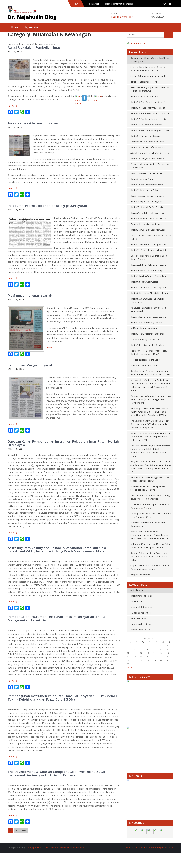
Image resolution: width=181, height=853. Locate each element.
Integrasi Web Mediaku (141, 574)
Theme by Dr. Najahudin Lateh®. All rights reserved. (149, 847)
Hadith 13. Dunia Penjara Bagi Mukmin (148, 244)
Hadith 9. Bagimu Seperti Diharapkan (148, 276)
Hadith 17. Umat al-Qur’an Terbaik (146, 207)
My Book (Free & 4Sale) (141, 612)
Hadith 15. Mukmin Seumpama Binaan (148, 218)
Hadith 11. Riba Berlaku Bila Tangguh (148, 264)
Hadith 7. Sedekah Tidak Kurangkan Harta (150, 287)
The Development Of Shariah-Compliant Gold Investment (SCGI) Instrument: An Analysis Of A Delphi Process (56, 773)
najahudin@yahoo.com (122, 16)
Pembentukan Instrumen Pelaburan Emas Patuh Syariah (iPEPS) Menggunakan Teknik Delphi (56, 618)
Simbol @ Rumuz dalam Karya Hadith (148, 76)
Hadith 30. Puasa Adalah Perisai (145, 96)
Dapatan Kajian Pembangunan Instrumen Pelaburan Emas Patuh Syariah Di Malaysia (63, 443)
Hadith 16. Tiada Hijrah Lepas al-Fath (147, 212)
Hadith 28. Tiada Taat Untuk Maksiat (147, 107)
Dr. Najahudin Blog (32, 16)
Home (14, 27)
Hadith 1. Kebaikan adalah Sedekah (147, 345)
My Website (31, 27)
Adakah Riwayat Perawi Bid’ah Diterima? (149, 152)
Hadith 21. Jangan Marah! (142, 178)
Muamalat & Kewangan (141, 607)
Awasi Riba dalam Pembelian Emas (34, 47)
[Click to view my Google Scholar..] (163, 833)
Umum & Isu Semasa (140, 629)
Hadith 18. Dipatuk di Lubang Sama (146, 201)
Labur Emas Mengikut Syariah (30, 365)
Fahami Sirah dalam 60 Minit (144, 365)
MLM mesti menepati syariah (30, 295)
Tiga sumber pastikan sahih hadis (146, 224)
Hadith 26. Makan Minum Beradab (146, 124)
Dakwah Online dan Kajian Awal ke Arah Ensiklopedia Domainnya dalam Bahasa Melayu (149, 556)
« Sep (129, 667)
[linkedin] (170, 4)
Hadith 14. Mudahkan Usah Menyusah (148, 229)
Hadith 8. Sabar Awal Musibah (144, 281)
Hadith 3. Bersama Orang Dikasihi (146, 322)
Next (23, 830)
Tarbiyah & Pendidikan (141, 624)
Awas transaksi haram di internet (33, 123)
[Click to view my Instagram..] (150, 833)
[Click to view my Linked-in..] (156, 833)
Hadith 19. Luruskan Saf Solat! (144, 190)
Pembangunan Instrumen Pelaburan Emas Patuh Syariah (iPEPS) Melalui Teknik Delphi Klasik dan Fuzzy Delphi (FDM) (63, 697)
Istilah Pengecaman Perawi (143, 81)
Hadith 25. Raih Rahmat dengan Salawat (149, 130)
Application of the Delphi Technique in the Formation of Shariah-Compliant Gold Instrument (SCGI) (150, 437)
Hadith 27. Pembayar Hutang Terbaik (148, 119)
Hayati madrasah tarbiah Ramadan (147, 195)
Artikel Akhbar (137, 590)
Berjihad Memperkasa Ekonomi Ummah (149, 113)
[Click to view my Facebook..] (137, 833)
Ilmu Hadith (136, 601)
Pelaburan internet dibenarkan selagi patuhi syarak (47, 205)
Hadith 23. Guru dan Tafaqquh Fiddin (147, 147)
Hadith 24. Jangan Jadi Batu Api (145, 136)
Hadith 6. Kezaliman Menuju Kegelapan (149, 293)
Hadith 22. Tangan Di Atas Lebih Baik (148, 158)
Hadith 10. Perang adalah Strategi (146, 270)
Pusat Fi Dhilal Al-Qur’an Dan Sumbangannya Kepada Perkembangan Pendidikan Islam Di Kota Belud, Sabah (149, 535)
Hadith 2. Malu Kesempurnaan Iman (147, 333)
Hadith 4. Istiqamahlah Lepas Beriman (148, 316)
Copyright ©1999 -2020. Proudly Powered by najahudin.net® (55, 847)
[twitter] (164, 4)
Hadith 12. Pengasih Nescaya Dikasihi (148, 250)
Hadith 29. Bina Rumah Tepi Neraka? (147, 102)
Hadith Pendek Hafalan (141, 595)
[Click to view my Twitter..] (144, 833)
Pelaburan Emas (138, 618)
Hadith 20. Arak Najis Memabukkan (146, 184)
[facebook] (159, 4)
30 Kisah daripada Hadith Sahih (145, 359)
